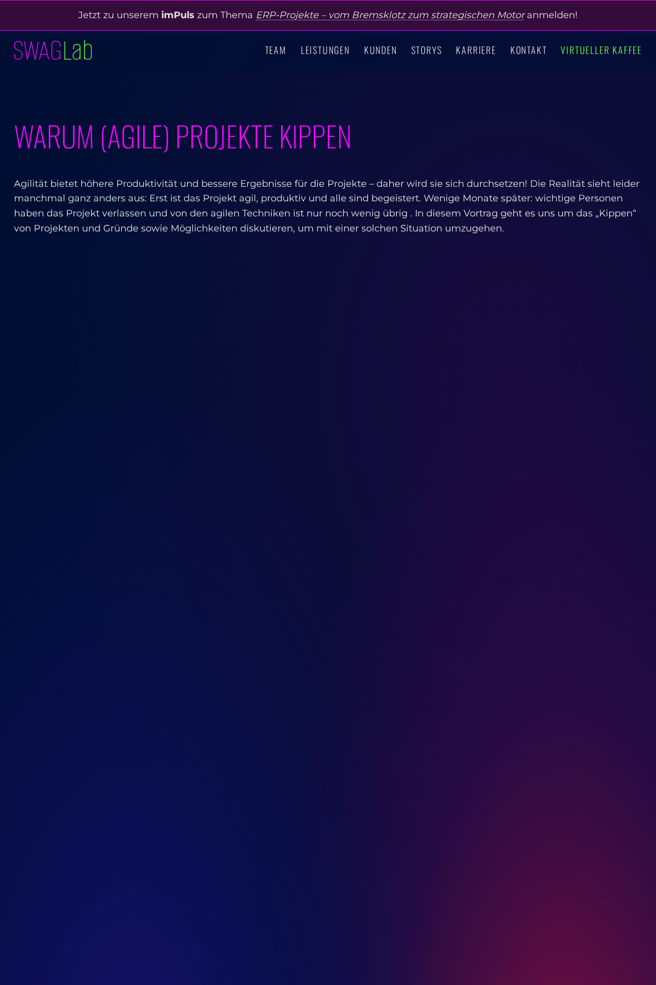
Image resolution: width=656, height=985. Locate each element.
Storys (426, 50)
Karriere (476, 50)
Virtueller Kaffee (601, 50)
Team (276, 50)
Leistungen (325, 50)
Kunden (380, 50)
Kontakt (528, 50)
